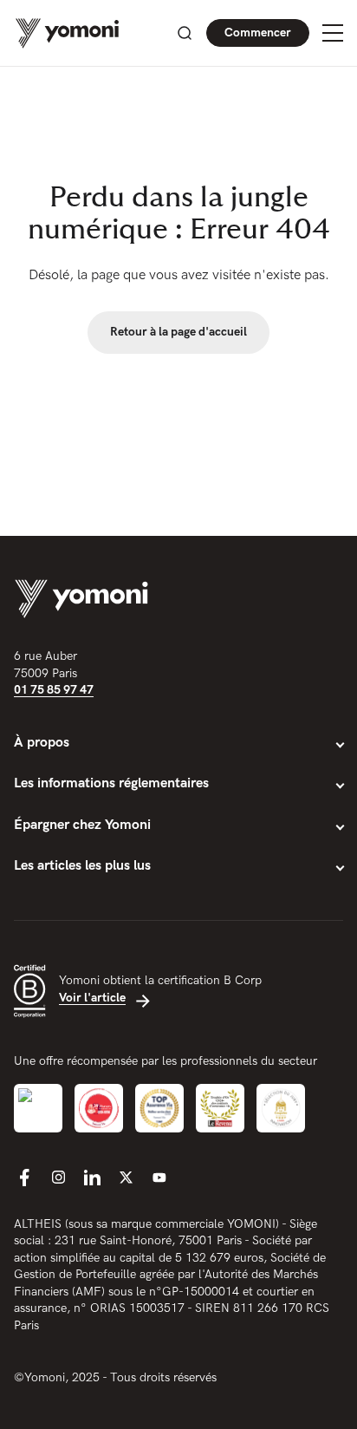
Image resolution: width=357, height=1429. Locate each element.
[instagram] (58, 1177)
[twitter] (125, 1177)
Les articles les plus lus (82, 866)
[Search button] (184, 33)
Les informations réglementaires (111, 783)
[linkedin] (91, 1177)
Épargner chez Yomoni (82, 825)
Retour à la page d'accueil (178, 331)
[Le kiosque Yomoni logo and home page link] (67, 33)
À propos (41, 742)
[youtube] (159, 1177)
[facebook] (24, 1177)
